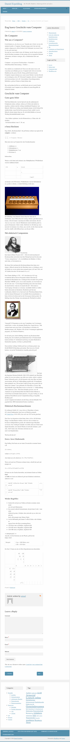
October (24, 21)
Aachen (28, 693)
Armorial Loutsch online (33, 696)
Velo (34, 715)
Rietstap (28, 713)
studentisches (29, 715)
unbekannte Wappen (16, 699)
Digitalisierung (30, 700)
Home (13, 21)
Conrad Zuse (9, 414)
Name (7, 637)
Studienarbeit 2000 (8, 734)
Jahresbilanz (31, 709)
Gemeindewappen (35, 706)
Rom (32, 713)
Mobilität (13, 707)
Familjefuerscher (53, 39)
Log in (50, 65)
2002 (18, 21)
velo (12, 711)
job (9, 715)
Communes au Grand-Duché (56, 49)
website (13, 713)
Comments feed (53, 69)
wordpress (30, 720)
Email (7, 644)
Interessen (12, 587)
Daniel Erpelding (13, 3)
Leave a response (27, 31)
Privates (10, 717)
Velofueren (26, 8)
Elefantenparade (30, 702)
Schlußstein (38, 713)
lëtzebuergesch (39, 709)
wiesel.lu (38, 718)
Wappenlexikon (30, 718)
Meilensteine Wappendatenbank (34, 711)
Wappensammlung (16, 703)
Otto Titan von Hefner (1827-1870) (27, 731)
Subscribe (40, 595)
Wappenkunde (52, 33)
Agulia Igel (34, 693)
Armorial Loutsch (8, 731)
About (4, 8)
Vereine (5, 11)
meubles (13, 695)
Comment (7, 616)
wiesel (13, 31)
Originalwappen (15, 697)
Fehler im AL (30, 704)
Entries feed (52, 67)
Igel (27, 709)
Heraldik (14, 8)
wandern (40, 715)
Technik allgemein (16, 709)
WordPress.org (52, 71)
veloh (37, 715)
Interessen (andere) (40, 8)
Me (49, 47)
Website (7, 651)
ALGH (39, 693)
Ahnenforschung (53, 51)
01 (28, 21)
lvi (35, 709)
